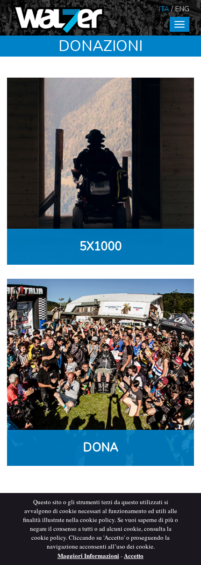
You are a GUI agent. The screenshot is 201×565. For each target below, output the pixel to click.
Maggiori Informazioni (88, 555)
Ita (163, 9)
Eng (182, 9)
